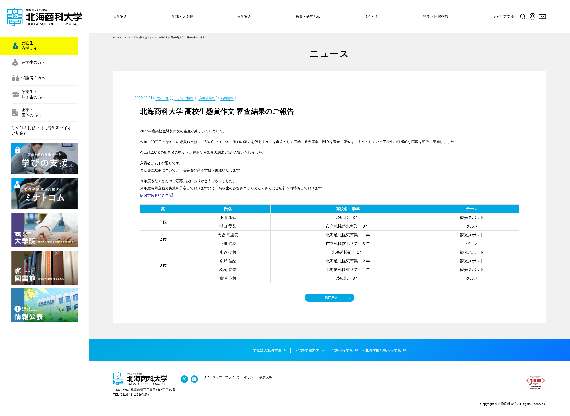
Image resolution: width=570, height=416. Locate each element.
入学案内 (244, 16)
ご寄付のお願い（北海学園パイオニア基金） (43, 130)
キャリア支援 (503, 16)
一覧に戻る (329, 297)
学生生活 (372, 16)
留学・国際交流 (435, 16)
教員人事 (265, 377)
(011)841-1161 (130, 394)
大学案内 (120, 16)
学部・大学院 (182, 16)
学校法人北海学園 (267, 350)
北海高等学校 (342, 350)
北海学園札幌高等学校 (383, 350)
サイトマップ (212, 377)
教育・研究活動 (308, 16)
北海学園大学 (308, 350)
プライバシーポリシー (240, 377)
